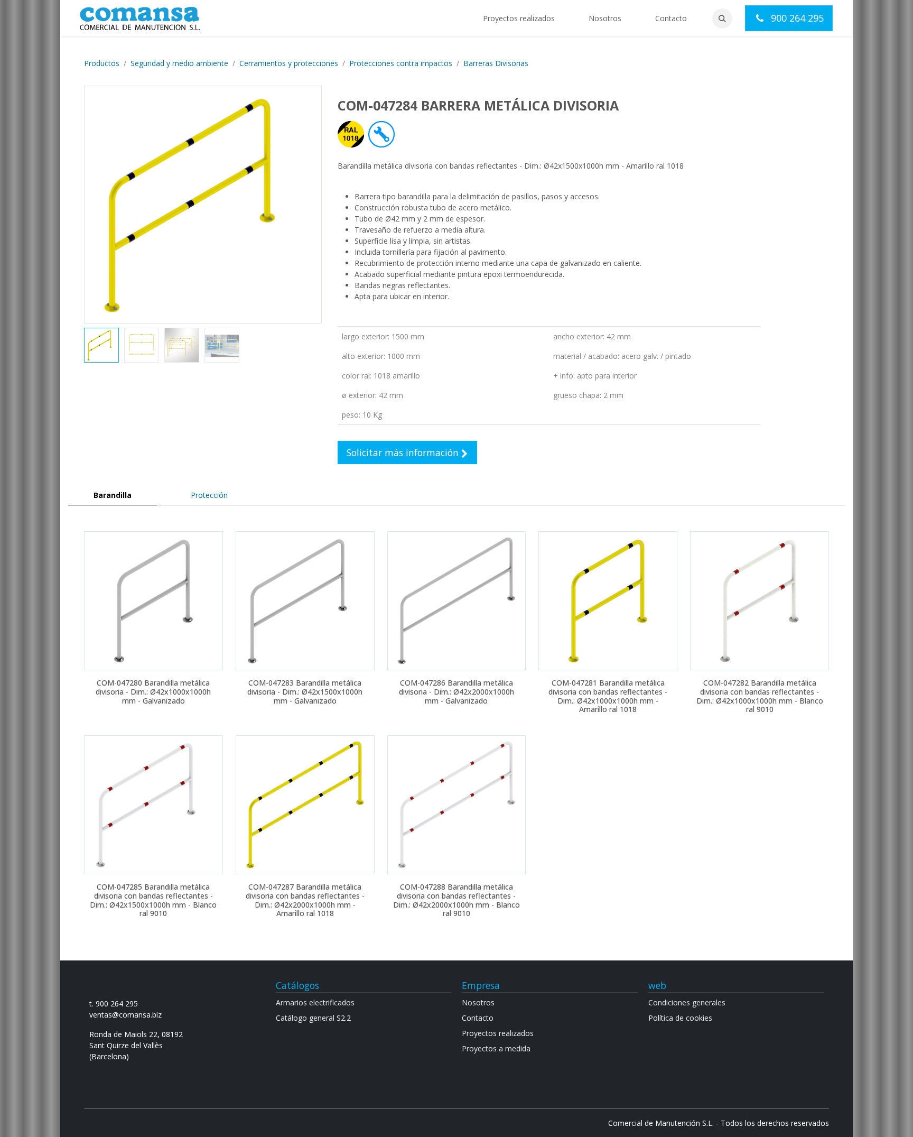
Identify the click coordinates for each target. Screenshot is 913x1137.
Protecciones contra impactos (400, 63)
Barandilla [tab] (113, 495)
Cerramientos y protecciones (288, 63)
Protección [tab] (209, 495)
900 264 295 (796, 18)
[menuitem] (519, 18)
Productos (101, 63)
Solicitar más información (404, 452)
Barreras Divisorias (495, 63)
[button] (722, 18)
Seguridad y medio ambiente (179, 63)
